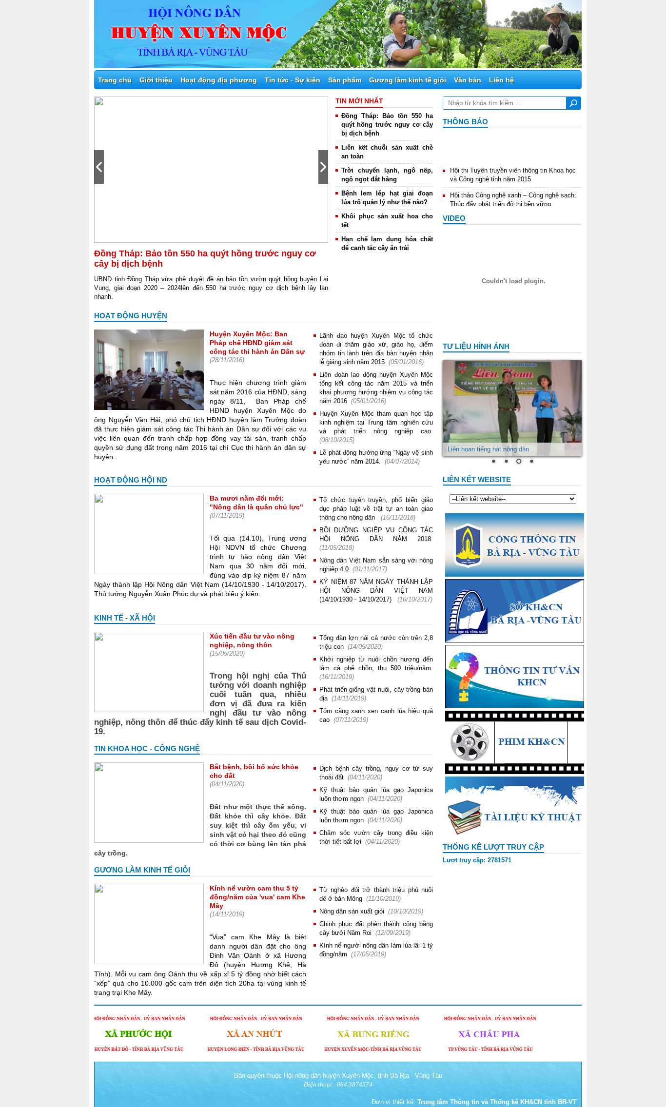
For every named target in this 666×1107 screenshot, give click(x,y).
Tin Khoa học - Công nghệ (147, 748)
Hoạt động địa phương (218, 80)
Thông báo (465, 121)
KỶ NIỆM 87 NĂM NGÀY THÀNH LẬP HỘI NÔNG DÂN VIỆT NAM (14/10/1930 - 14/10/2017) (376, 590)
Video (454, 218)
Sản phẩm (344, 80)
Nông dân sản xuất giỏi (351, 911)
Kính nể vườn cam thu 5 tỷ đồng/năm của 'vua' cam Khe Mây (257, 897)
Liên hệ (501, 80)
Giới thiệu (156, 80)
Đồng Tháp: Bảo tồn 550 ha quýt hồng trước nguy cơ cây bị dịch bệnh (387, 124)
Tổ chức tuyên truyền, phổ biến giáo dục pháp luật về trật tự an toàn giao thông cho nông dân (376, 508)
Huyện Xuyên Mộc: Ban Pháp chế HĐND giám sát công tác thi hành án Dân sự (257, 342)
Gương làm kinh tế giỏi (407, 80)
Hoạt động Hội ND (130, 480)
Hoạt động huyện (130, 315)
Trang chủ (115, 80)
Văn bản (467, 80)
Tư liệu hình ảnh (476, 346)
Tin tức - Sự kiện (292, 80)
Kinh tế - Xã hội (124, 618)
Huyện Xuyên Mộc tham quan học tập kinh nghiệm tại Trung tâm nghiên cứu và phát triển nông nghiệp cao (376, 422)
